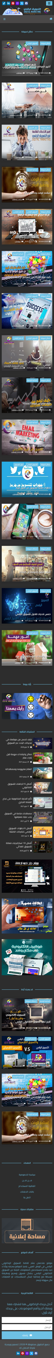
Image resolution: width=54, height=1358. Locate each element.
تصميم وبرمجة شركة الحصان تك (20, 1346)
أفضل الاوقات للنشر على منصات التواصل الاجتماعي (27, 530)
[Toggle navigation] (49, 3)
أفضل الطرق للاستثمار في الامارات (35, 572)
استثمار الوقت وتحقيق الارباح (37, 193)
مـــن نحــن (27, 1180)
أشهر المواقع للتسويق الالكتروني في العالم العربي (27, 67)
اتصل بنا (27, 1197)
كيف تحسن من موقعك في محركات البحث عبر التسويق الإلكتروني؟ (19, 741)
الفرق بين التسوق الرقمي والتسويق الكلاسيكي (28, 1059)
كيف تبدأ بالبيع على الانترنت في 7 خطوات (32, 319)
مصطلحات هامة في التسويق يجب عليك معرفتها (18, 815)
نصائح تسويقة (45, 43)
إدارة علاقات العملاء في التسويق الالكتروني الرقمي (30, 363)
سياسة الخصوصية (27, 1174)
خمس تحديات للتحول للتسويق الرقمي (33, 614)
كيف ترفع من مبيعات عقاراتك (37, 404)
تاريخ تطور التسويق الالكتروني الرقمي (33, 1022)
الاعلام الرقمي (32, 85)
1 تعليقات (18, 241)
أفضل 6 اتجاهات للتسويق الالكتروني (20, 785)
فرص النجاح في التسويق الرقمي (35, 235)
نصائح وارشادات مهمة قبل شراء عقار (33, 656)
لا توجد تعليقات (15, 115)
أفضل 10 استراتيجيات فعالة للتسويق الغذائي (19, 844)
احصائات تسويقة (32, 548)
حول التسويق (33, 127)
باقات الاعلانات (27, 1191)
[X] (22, 3)
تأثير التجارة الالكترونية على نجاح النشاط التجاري (17, 800)
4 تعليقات (18, 157)
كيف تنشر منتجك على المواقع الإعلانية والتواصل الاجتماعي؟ (28, 278)
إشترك (25, 1335)
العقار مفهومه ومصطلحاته (18, 769)
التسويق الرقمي (32, 43)
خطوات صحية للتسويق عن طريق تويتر (33, 488)
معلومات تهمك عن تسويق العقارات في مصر (29, 109)
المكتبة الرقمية (32, 169)
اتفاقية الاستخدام (27, 1186)
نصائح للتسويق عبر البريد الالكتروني (34, 446)
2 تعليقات (19, 73)
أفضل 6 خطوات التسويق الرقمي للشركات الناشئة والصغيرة (20, 830)
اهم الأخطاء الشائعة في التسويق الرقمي (31, 151)
